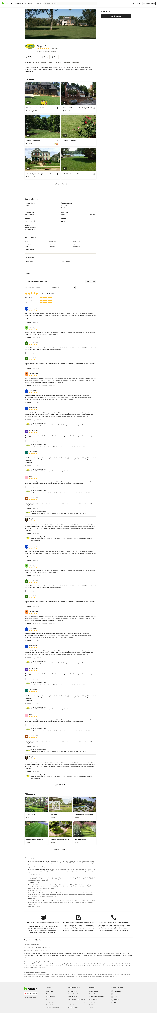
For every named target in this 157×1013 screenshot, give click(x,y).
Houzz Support (93, 1002)
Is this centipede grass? (42, 869)
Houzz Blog (117, 991)
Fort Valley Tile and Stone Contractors (115, 974)
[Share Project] (57, 108)
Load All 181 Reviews (60, 785)
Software (28, 3)
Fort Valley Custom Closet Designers (53, 974)
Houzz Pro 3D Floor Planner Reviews (78, 1002)
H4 (27, 431)
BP (26, 408)
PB (26, 391)
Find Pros (18, 3)
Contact (91, 1005)
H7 (27, 374)
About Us (28, 62)
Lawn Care (39, 875)
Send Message (116, 16)
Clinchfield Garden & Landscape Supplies (81, 964)
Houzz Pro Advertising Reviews (76, 999)
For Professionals (72, 991)
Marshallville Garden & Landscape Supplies (96, 966)
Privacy (48, 996)
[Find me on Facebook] (62, 221)
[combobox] (70, 3)
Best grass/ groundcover (43, 861)
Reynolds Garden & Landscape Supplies (120, 966)
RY (26, 477)
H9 (27, 328)
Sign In (91, 1007)
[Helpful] (25, 322)
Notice (53, 996)
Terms (47, 999)
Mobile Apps (49, 1005)
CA (27, 452)
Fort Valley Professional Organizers (75, 974)
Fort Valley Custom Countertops (95, 974)
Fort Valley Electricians (50, 976)
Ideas (38, 3)
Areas (50, 62)
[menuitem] (18, 3)
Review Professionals (95, 994)
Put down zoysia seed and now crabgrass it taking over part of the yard (56, 885)
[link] (27, 273)
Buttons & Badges (73, 1007)
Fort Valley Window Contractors (33, 974)
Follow (93, 214)
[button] (60, 267)
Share (46, 57)
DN (27, 309)
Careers (48, 994)
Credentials (58, 62)
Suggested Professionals (96, 996)
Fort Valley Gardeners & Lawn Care (91, 976)
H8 (27, 343)
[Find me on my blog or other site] (68, 221)
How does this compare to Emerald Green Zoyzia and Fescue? (53, 893)
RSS (115, 1002)
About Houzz (49, 991)
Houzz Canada (93, 991)
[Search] (45, 3)
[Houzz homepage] (7, 3)
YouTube (116, 999)
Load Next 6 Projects (60, 184)
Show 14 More (29, 249)
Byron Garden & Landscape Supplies (34, 964)
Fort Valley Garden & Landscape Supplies (48, 966)
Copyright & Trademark (52, 1007)
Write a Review (90, 281)
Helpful (29, 322)
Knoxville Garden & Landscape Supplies (71, 966)
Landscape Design (41, 867)
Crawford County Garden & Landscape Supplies (107, 964)
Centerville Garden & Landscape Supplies (57, 964)
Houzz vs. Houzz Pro (73, 994)
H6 (27, 498)
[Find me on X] (65, 221)
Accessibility (93, 999)
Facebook (117, 997)
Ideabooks (75, 62)
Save (55, 57)
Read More (28, 71)
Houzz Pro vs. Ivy (72, 996)
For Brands (71, 1005)
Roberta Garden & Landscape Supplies (35, 967)
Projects (36, 62)
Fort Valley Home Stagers (109, 976)
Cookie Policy (49, 1002)
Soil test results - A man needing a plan (47, 901)
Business (44, 62)
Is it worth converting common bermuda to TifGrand (51, 877)
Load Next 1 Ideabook (61, 849)
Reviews (67, 62)
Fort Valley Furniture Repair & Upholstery (68, 976)
